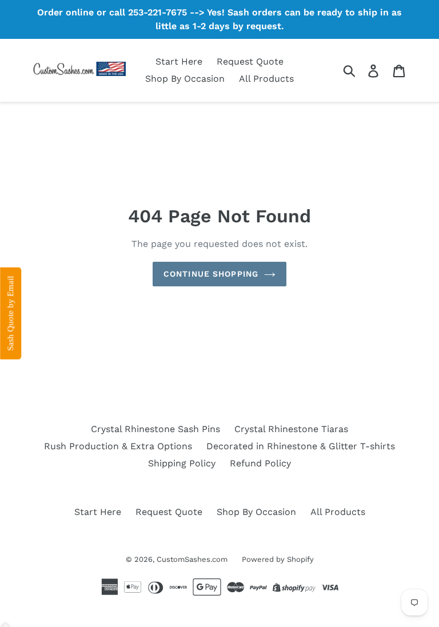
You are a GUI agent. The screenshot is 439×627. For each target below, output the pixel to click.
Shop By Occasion (185, 78)
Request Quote (250, 61)
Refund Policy (260, 463)
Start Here (178, 61)
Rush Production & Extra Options (118, 446)
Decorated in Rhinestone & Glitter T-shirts (300, 446)
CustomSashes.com (192, 559)
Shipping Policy (181, 463)
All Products (266, 78)
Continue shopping (210, 273)
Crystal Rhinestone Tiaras (291, 429)
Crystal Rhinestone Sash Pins (155, 429)
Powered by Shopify (278, 559)
